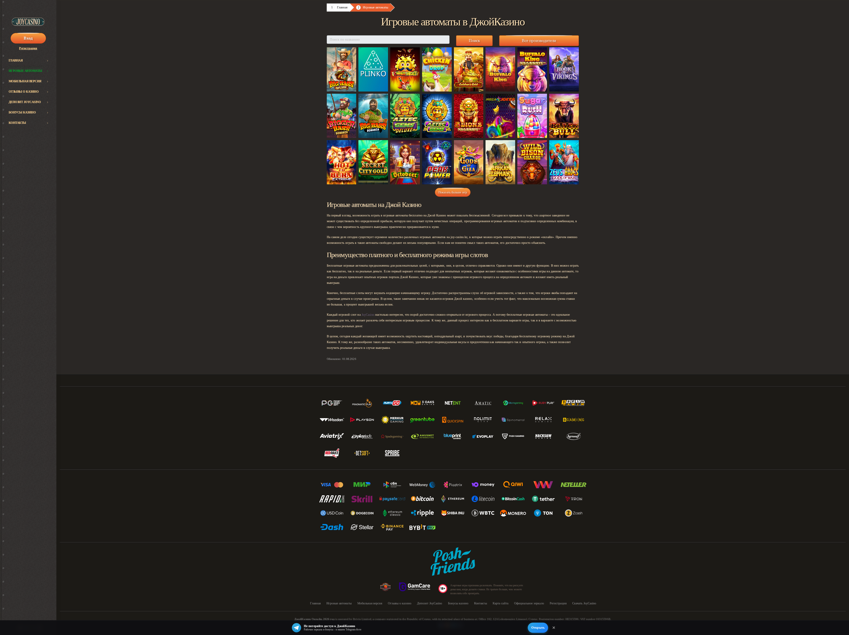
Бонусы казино (22, 112)
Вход (28, 38)
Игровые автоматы (25, 70)
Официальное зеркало (529, 603)
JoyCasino (367, 314)
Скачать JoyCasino (584, 603)
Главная (16, 60)
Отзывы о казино (24, 91)
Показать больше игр (452, 192)
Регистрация (28, 48)
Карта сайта (500, 603)
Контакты (17, 122)
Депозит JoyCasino (25, 102)
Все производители (539, 40)
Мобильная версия (25, 81)
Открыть (538, 627)
